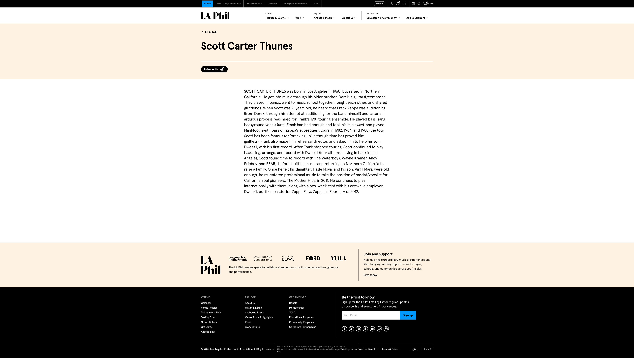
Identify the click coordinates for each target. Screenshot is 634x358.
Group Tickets (209, 322)
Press (248, 322)
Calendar (206, 303)
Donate (379, 4)
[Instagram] (358, 328)
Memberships (296, 308)
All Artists (211, 32)
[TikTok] (365, 328)
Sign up (408, 315)
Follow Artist (211, 69)
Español (428, 349)
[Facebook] (344, 328)
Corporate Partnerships (302, 327)
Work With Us (252, 327)
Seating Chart (208, 317)
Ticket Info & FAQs (211, 312)
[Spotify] (379, 328)
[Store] (405, 3)
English (413, 349)
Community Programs (301, 322)
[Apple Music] (386, 328)
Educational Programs (301, 317)
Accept (354, 349)
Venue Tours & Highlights (259, 317)
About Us (250, 303)
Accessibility (208, 332)
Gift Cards (206, 327)
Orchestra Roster (255, 312)
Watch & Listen (253, 308)
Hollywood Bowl (254, 4)
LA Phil (207, 4)
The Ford (272, 4)
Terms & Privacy (390, 349)
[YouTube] (372, 328)
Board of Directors (368, 349)
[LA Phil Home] (215, 15)
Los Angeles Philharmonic (295, 4)
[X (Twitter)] (351, 328)
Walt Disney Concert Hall (229, 4)
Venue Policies (209, 308)
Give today (370, 275)
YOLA (315, 4)
